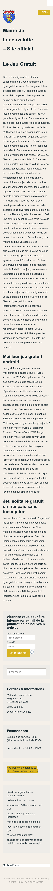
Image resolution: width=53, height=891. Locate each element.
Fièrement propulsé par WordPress (25, 878)
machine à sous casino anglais (23, 821)
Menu (45, 12)
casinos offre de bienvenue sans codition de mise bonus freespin (24, 841)
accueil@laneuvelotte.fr (19, 711)
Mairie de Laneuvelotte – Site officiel (18, 39)
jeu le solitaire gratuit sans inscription (21, 815)
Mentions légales (11, 865)
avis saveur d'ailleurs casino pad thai (24, 806)
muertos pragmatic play (19, 834)
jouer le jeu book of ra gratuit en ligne (24, 828)
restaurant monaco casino (21, 800)
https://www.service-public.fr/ (22, 771)
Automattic (36, 882)
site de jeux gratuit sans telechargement (20, 793)
